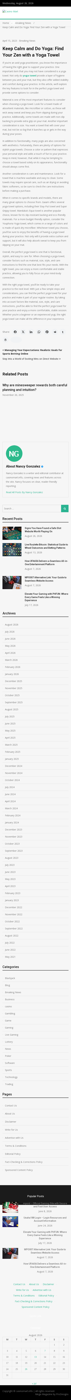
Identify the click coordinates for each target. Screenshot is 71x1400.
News (8, 1048)
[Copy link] (16, 340)
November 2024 (13, 773)
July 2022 (10, 942)
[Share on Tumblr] (63, 332)
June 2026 (10, 638)
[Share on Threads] (5, 340)
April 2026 (10, 652)
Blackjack (10, 978)
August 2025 (11, 709)
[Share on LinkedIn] (31, 332)
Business (10, 999)
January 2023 (12, 900)
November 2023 (13, 836)
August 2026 (11, 624)
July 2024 (10, 787)
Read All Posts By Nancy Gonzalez (24, 492)
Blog (7, 985)
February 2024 (12, 815)
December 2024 (13, 765)
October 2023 (12, 843)
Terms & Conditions (15, 1145)
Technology (11, 1077)
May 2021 (10, 956)
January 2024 (12, 822)
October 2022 (12, 921)
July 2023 (10, 864)
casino (8, 1006)
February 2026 (12, 667)
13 (35, 1357)
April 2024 (10, 801)
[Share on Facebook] (15, 332)
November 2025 (13, 688)
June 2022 (10, 949)
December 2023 (13, 829)
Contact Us (11, 1105)
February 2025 (12, 751)
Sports (8, 1070)
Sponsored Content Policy (19, 1170)
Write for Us (11, 1129)
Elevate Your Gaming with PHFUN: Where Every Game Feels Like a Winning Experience (46, 597)
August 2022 (11, 935)
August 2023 (11, 857)
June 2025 (10, 723)
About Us (10, 1113)
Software (10, 1063)
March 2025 (11, 744)
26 (26, 1369)
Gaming (9, 1027)
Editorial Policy (12, 1153)
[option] (35, 388)
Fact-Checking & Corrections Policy (23, 1161)
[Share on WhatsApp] (39, 332)
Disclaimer (10, 1121)
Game (8, 1020)
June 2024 (10, 794)
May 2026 (10, 645)
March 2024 (11, 808)
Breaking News (27, 40)
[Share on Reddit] (55, 332)
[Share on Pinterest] (47, 332)
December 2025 (13, 681)
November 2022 (13, 914)
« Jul (34, 1383)
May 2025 (10, 730)
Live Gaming (11, 1034)
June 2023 (10, 872)
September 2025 (14, 702)
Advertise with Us (14, 1137)
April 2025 (10, 737)
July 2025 (10, 716)
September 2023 (14, 850)
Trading (9, 1084)
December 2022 (13, 907)
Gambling (10, 1013)
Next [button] (66, 409)
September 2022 (14, 928)
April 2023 (10, 886)
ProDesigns (62, 1394)
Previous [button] (4, 409)
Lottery (9, 1041)
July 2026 (10, 631)
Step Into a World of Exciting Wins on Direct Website (30, 358)
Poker (8, 1055)
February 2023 (12, 893)
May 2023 (10, 879)
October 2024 (12, 780)
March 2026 (11, 659)
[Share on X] (23, 332)
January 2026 (12, 674)
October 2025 (12, 695)
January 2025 (12, 758)
